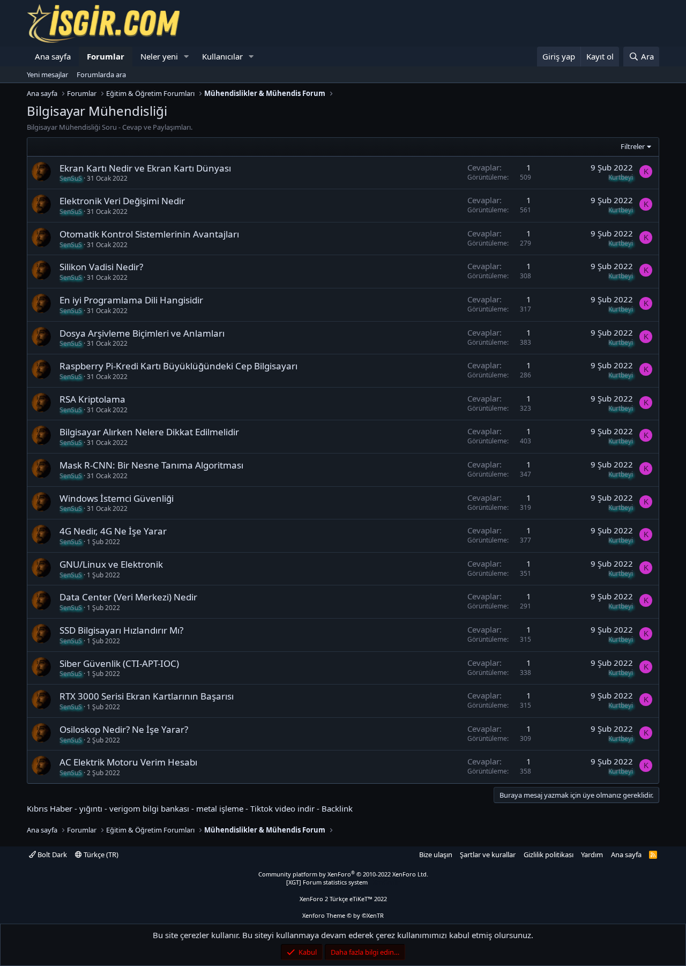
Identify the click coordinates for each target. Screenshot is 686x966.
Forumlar (105, 56)
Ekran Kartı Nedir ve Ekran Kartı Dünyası (145, 168)
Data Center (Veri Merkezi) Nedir (128, 597)
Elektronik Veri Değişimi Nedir (122, 201)
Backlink (337, 808)
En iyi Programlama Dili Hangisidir (131, 300)
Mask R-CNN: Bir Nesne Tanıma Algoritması (151, 465)
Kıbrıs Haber (49, 808)
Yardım (592, 854)
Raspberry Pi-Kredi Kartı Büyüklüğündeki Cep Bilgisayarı (178, 366)
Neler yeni (159, 56)
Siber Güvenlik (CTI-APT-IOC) (119, 663)
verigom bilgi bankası (149, 808)
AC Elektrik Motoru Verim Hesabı (128, 762)
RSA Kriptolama (92, 399)
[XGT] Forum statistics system (343, 882)
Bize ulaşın (435, 854)
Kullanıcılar (222, 56)
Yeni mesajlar (47, 74)
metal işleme (219, 808)
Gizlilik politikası (548, 854)
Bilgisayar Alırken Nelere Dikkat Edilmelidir (149, 432)
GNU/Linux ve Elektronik (111, 564)
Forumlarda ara (101, 74)
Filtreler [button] (633, 146)
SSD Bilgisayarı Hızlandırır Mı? (121, 630)
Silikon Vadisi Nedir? (101, 267)
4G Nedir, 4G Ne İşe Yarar (113, 531)
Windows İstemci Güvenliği (116, 498)
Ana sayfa (53, 56)
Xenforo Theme (343, 915)
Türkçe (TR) (100, 854)
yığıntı (90, 808)
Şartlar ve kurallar (488, 854)
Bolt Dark (51, 854)
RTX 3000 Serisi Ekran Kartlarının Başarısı (146, 696)
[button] (186, 56)
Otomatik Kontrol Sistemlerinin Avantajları (149, 234)
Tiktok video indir (282, 808)
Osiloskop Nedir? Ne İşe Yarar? (123, 729)
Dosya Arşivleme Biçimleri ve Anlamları (142, 333)
